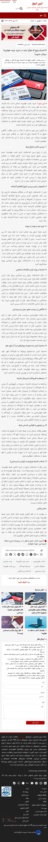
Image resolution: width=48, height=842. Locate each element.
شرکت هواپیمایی (39, 561)
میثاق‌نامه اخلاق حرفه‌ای (39, 805)
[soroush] (27, 554)
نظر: (43, 702)
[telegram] (18, 554)
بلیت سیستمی (40, 571)
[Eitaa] (27, 783)
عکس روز (26, 814)
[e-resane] (6, 791)
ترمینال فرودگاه (24, 566)
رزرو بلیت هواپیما (9, 566)
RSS (45, 802)
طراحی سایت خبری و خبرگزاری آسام (25, 832)
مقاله (27, 798)
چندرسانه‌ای (25, 795)
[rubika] (31, 554)
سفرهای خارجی (39, 566)
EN (14, 2)
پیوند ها (44, 808)
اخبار (32, 21)
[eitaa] (36, 554)
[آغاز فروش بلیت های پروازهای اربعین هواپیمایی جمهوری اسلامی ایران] (36, 598)
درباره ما (44, 789)
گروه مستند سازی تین (40, 815)
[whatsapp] (6, 554)
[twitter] (14, 554)
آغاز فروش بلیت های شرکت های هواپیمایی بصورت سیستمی (12, 609)
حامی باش (26, 821)
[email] (32, 783)
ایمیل (43, 692)
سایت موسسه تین (41, 811)
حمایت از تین (42, 798)
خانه (45, 21)
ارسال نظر (35, 722)
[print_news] (41, 554)
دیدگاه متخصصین (23, 805)
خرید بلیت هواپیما (22, 561)
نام (43, 682)
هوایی (39, 21)
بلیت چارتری (7, 561)
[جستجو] (21, 8)
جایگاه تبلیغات (42, 795)
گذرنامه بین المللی (24, 571)
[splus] (18, 783)
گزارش (27, 801)
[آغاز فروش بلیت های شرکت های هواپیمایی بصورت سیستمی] (12, 598)
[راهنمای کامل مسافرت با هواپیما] (36, 622)
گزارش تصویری (24, 808)
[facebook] (10, 554)
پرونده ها (26, 792)
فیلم (27, 811)
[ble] (23, 554)
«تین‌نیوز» (22, 737)
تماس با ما (43, 792)
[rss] (45, 783)
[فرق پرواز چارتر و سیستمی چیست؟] (12, 622)
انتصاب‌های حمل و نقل (22, 818)
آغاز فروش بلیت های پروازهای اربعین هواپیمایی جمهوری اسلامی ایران (37, 609)
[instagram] (41, 783)
